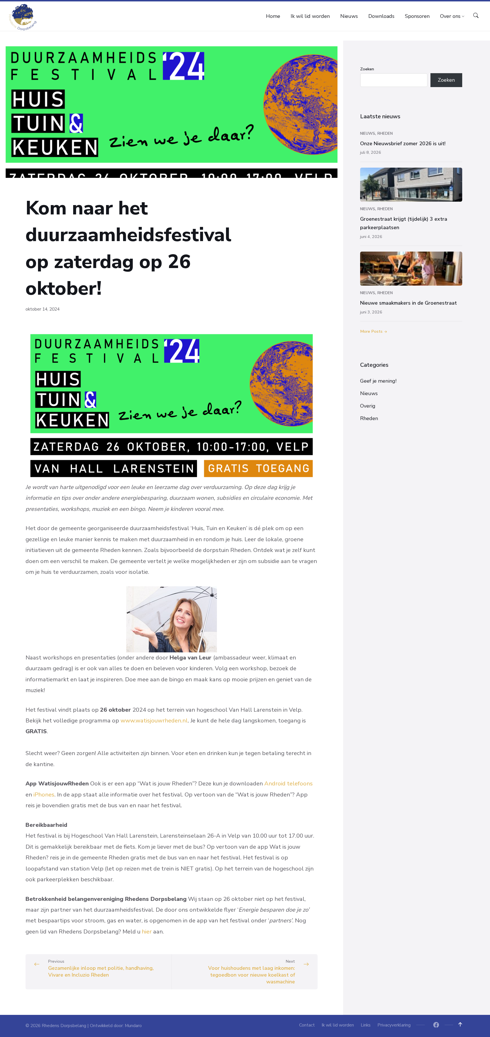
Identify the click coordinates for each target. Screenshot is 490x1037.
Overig (367, 405)
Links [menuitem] (366, 1025)
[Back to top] (460, 1024)
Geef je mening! (378, 381)
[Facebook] (436, 1025)
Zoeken (367, 69)
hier (147, 931)
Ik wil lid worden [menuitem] (338, 1025)
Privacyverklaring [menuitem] (394, 1025)
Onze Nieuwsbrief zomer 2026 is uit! (402, 143)
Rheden (385, 133)
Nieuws (367, 133)
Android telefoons (288, 783)
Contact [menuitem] (307, 1025)
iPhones (43, 794)
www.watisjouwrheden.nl (154, 720)
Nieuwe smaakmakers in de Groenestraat (408, 303)
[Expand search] (475, 15)
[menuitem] (273, 16)
